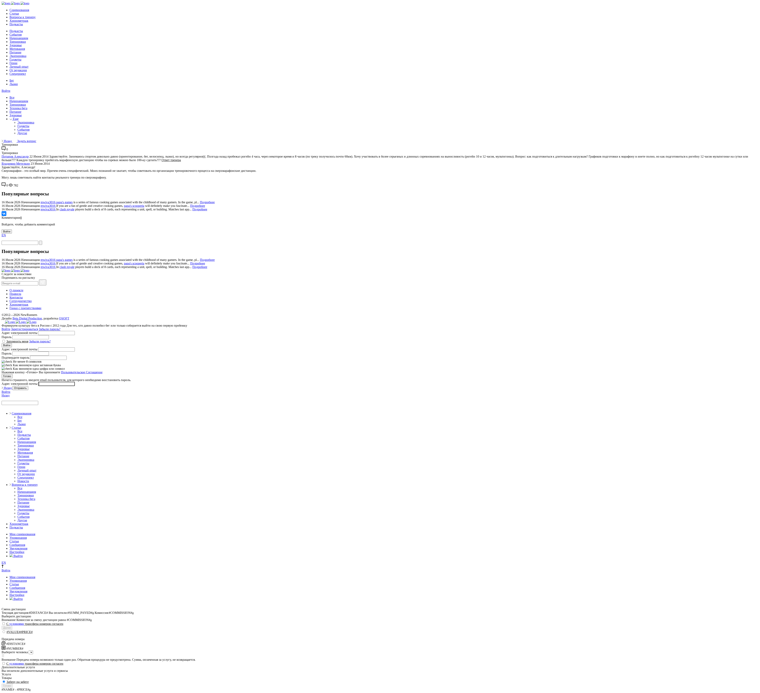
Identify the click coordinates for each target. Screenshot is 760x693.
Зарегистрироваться (24, 329)
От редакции (18, 70)
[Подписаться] (42, 282)
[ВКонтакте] (4, 213)
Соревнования (19, 10)
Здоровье (16, 45)
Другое (22, 133)
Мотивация (17, 48)
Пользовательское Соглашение (82, 372)
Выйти (18, 556)
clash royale (67, 209)
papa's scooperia (134, 205)
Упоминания (18, 537)
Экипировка (18, 56)
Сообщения (17, 545)
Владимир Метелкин (16, 163)
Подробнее (207, 202)
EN (4, 235)
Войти (6, 90)
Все (12, 97)
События (16, 34)
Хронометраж (19, 20)
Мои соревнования (22, 534)
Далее (7, 627)
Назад (7, 141)
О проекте (16, 290)
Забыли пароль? (49, 329)
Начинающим (19, 38)
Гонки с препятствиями (25, 308)
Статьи (14, 13)
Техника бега (18, 108)
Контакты (16, 297)
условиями (16, 624)
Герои (13, 63)
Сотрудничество (21, 301)
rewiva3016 (48, 202)
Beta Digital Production (27, 318)
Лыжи (14, 84)
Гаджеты (15, 59)
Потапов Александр (15, 156)
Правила (15, 294)
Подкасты (16, 24)
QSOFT (64, 318)
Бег (12, 80)
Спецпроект (18, 73)
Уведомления (18, 548)
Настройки (17, 552)
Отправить (20, 388)
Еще (15, 119)
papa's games (64, 202)
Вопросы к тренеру (23, 17)
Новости (23, 481)
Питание (15, 52)
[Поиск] (40, 243)
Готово (7, 376)
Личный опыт (19, 66)
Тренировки (18, 41)
